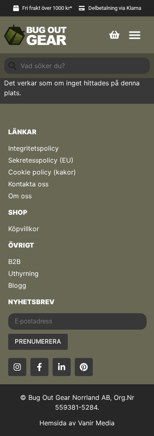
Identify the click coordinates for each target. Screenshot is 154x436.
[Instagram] (17, 367)
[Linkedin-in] (62, 367)
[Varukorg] (114, 34)
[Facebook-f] (39, 367)
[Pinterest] (84, 367)
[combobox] (77, 65)
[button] (134, 34)
